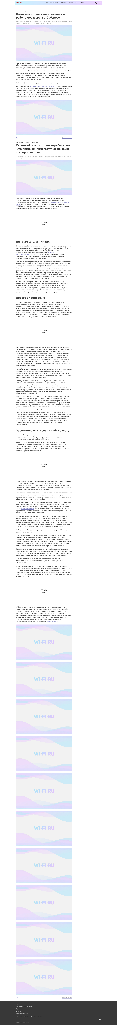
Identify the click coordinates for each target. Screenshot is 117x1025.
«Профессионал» (27, 509)
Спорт (82, 2)
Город (71, 2)
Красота (64, 2)
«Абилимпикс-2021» (55, 202)
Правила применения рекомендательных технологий (29, 1016)
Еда (76, 2)
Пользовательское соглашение (24, 1006)
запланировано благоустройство (42, 86)
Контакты (18, 1011)
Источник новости (67, 138)
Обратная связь (20, 1009)
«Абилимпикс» (52, 621)
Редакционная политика (22, 1013)
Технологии (54, 2)
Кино (46, 2)
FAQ (17, 1004)
